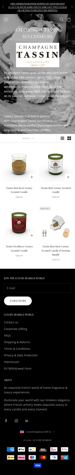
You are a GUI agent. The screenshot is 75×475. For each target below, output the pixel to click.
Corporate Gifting (15, 329)
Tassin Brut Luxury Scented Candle (56, 189)
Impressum (11, 362)
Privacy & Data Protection (21, 355)
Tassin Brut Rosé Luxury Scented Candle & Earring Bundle (56, 250)
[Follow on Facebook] (6, 421)
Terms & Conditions (17, 349)
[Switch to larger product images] (62, 138)
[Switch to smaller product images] (69, 138)
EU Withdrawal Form (17, 368)
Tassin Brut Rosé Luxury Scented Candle (19, 189)
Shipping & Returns (17, 342)
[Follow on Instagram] (16, 421)
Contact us (11, 322)
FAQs (7, 335)
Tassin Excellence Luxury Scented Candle (19, 248)
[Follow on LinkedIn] (27, 421)
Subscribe (18, 301)
